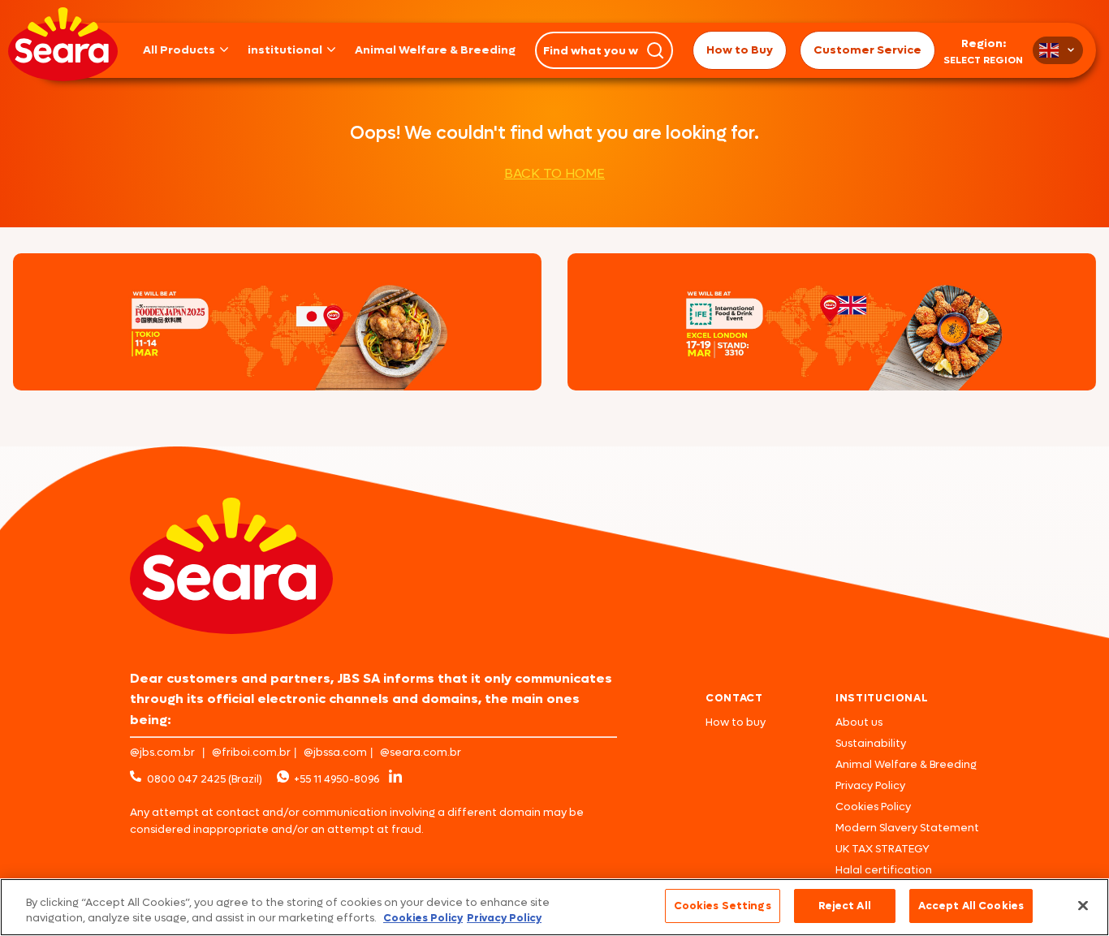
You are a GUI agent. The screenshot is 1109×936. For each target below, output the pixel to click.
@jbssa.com (335, 752)
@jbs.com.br (162, 752)
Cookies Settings (722, 905)
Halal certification (883, 870)
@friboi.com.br (251, 752)
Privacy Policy (870, 785)
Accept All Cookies (971, 905)
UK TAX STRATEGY (882, 849)
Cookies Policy (873, 806)
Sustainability (870, 743)
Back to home (554, 173)
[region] (554, 907)
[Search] (655, 50)
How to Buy (739, 50)
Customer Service (867, 50)
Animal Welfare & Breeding (435, 50)
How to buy (736, 722)
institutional (285, 50)
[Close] (1083, 905)
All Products (179, 50)
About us (858, 722)
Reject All (844, 905)
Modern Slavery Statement (907, 828)
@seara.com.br (420, 752)
